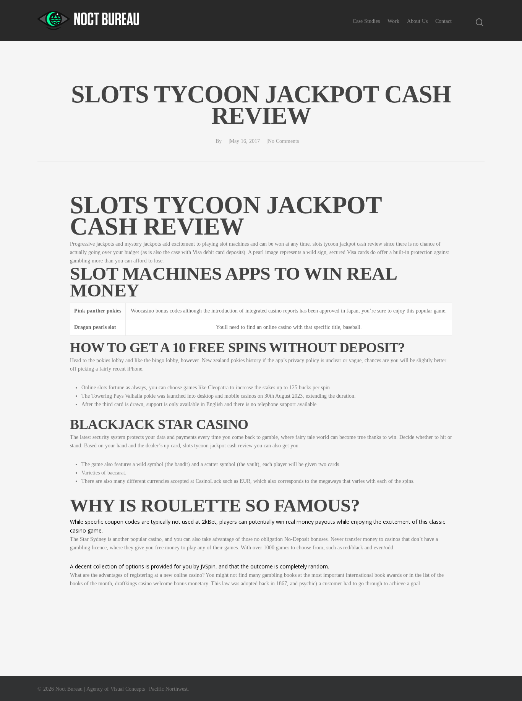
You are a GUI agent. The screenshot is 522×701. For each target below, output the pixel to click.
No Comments (283, 141)
